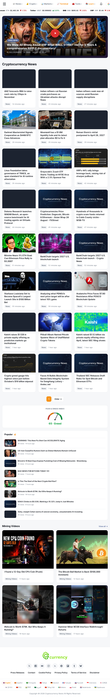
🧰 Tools (77, 4)
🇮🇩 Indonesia (91, 683)
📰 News (17, 4)
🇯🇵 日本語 (103, 683)
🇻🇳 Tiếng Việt (50, 687)
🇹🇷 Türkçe (43, 683)
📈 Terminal (62, 4)
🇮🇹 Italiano (62, 687)
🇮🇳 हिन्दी (28, 687)
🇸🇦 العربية (37, 687)
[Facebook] (35, 665)
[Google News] (42, 665)
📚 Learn (90, 4)
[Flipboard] (67, 665)
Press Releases (17, 672)
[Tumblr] (74, 665)
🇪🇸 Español (18, 683)
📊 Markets (47, 4)
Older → (58, 399)
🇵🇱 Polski (73, 687)
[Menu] (4, 4)
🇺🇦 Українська (99, 687)
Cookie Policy (45, 672)
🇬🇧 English (7, 683)
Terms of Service (78, 672)
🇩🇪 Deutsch (55, 683)
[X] (29, 665)
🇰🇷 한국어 (8, 687)
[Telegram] (61, 665)
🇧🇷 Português (31, 683)
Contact (31, 672)
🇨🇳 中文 (19, 687)
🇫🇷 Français (67, 683)
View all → (103, 526)
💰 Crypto (31, 4)
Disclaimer (95, 672)
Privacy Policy (61, 672)
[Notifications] (101, 4)
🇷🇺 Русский (79, 683)
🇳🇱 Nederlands (85, 687)
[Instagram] (48, 665)
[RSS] (55, 665)
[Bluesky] (80, 665)
